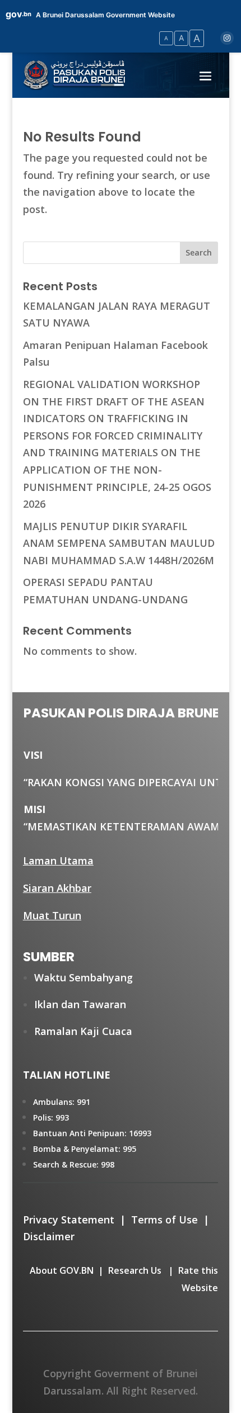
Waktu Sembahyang (83, 977)
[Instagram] (227, 38)
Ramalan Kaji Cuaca (83, 1031)
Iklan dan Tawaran (80, 1004)
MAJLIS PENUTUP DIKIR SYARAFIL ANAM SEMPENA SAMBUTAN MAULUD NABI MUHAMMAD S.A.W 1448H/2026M (119, 543)
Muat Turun (52, 915)
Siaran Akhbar (57, 888)
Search (199, 252)
